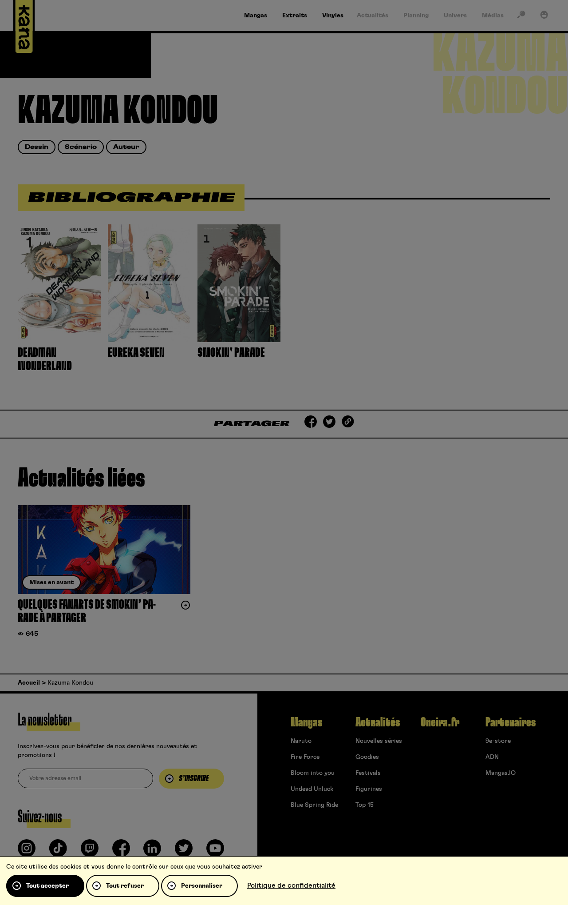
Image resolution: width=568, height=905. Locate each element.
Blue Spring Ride (314, 805)
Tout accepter (47, 886)
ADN (492, 757)
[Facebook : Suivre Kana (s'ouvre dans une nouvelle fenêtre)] (121, 852)
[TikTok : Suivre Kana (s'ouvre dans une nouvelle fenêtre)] (58, 852)
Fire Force (305, 757)
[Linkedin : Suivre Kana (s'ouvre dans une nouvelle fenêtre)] (152, 852)
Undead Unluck (312, 789)
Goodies (367, 757)
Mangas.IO (500, 773)
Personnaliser (201, 886)
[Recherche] (521, 16)
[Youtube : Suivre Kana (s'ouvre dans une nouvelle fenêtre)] (215, 852)
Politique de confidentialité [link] (291, 885)
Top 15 (364, 805)
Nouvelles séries (378, 741)
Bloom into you (313, 773)
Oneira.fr (440, 722)
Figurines (368, 789)
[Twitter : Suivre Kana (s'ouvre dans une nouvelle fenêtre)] (184, 852)
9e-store (498, 741)
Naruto (301, 741)
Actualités (377, 722)
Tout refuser (125, 886)
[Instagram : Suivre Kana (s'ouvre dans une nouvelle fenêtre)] (27, 852)
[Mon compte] (544, 16)
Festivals (368, 773)
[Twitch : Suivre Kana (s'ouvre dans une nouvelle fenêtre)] (90, 852)
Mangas (306, 722)
